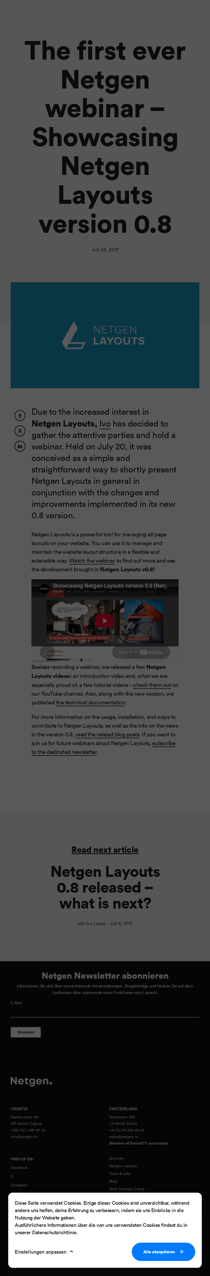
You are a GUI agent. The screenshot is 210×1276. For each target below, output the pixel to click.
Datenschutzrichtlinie (54, 1232)
